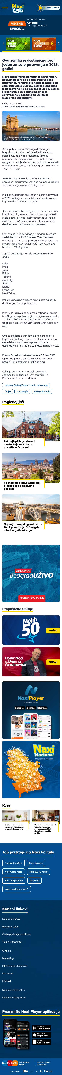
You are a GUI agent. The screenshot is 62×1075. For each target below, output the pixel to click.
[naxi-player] (31, 710)
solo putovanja (42, 391)
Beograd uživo (10, 926)
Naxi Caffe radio (13, 871)
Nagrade (34, 880)
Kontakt (6, 980)
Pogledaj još (13, 402)
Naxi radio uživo (13, 863)
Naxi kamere (36, 863)
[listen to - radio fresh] (18, 43)
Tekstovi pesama (14, 880)
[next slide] (58, 43)
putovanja (22, 391)
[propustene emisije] (31, 630)
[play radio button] (48, 8)
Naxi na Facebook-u (13, 989)
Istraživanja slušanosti (14, 965)
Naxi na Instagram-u (14, 997)
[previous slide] (4, 43)
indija (8, 391)
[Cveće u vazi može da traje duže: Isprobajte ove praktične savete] (16, 817)
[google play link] (41, 1028)
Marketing (8, 958)
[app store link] (41, 1035)
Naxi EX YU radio (38, 871)
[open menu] (5, 8)
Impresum (7, 973)
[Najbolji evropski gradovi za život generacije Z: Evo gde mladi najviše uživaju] (31, 509)
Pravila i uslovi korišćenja (43, 1063)
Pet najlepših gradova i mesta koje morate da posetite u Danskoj (19, 444)
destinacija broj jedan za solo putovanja (26, 385)
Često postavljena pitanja (16, 934)
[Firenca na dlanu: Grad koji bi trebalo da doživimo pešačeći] (31, 468)
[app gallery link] (41, 1042)
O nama (6, 950)
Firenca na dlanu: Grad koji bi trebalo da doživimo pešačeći (22, 485)
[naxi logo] (18, 8)
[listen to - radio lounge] (44, 43)
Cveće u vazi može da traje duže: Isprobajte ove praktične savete (14, 827)
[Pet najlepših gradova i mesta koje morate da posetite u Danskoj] (31, 426)
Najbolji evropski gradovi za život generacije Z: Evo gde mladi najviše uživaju (23, 527)
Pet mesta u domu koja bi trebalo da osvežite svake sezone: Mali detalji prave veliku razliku (45, 829)
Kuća (6, 805)
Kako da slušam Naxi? (16, 889)
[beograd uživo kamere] (31, 573)
